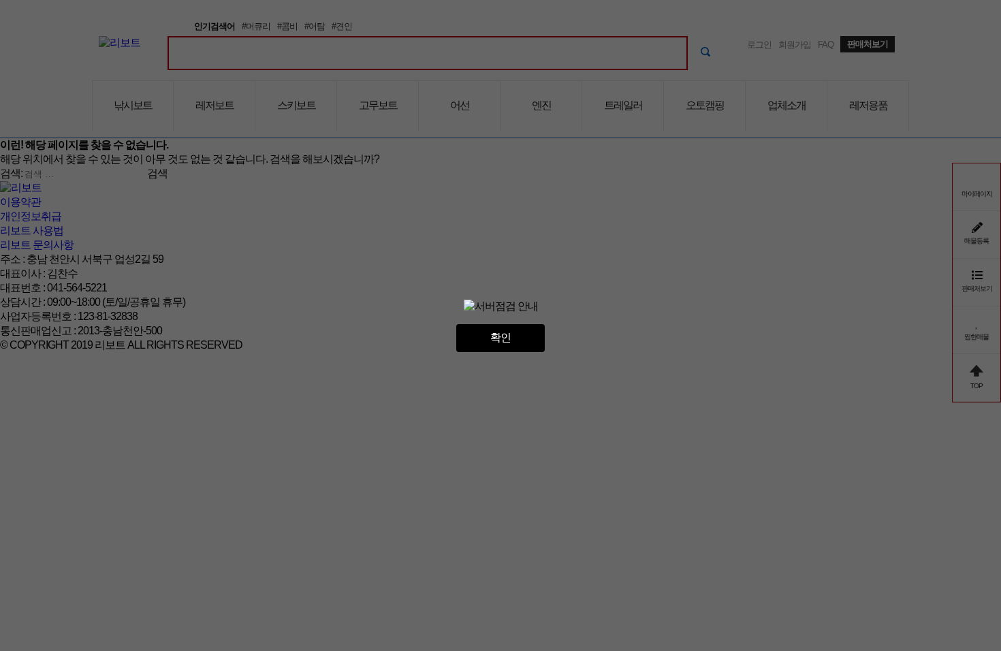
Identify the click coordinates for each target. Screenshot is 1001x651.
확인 (500, 337)
